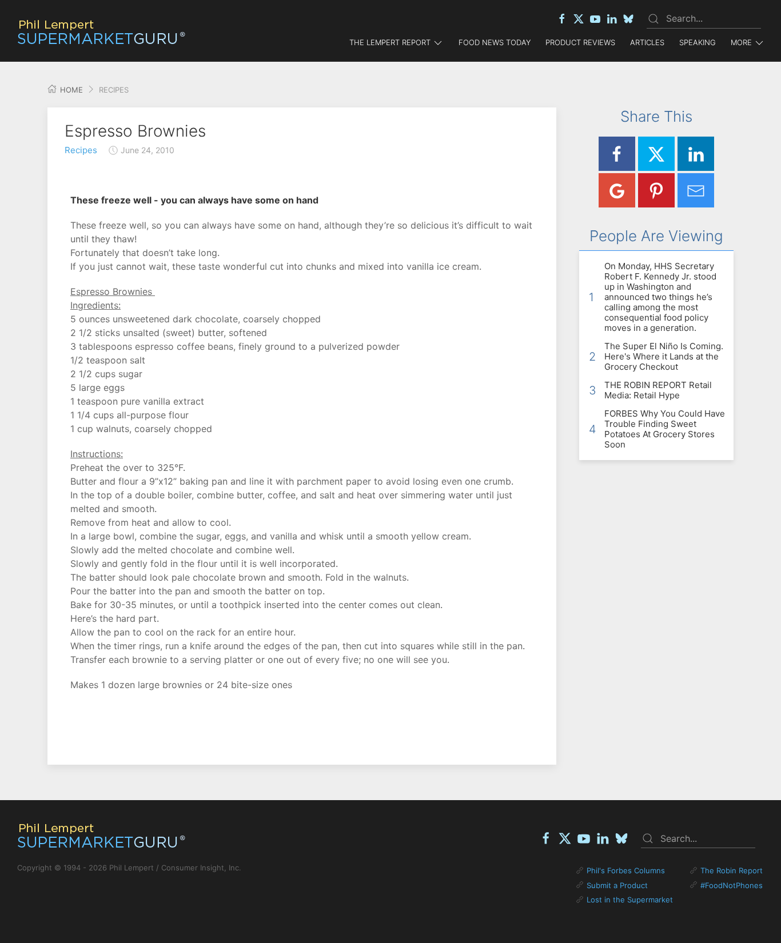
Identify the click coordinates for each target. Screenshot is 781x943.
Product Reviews (580, 42)
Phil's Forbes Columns (626, 870)
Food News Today (495, 42)
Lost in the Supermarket (630, 899)
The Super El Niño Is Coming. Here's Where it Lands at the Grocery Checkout (663, 356)
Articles (647, 42)
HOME (70, 89)
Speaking (697, 42)
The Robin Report (731, 870)
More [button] (741, 42)
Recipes (81, 150)
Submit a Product (617, 885)
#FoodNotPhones (731, 885)
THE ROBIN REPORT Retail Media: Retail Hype (658, 390)
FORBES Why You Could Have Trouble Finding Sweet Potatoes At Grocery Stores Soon (664, 429)
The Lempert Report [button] (390, 42)
